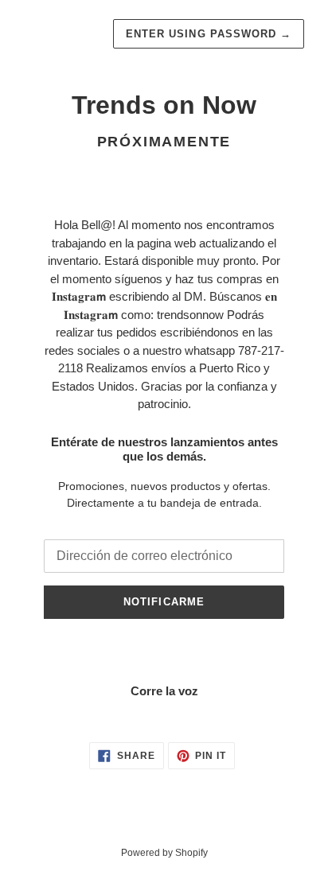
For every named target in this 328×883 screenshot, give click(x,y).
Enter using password (208, 34)
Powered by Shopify (164, 852)
